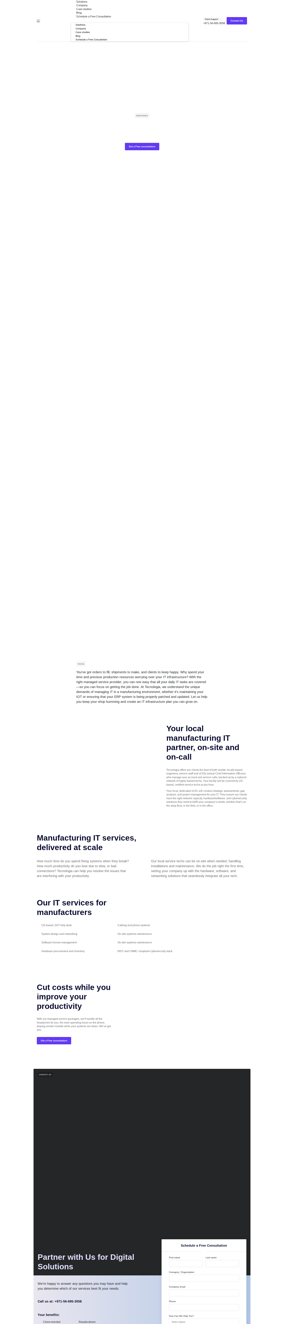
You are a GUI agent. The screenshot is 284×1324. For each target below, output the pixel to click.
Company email (177, 1286)
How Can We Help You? (181, 1316)
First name (174, 1257)
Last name (211, 1257)
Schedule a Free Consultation (93, 16)
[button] (130, 20)
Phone (172, 1301)
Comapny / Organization (181, 1272)
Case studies (84, 9)
